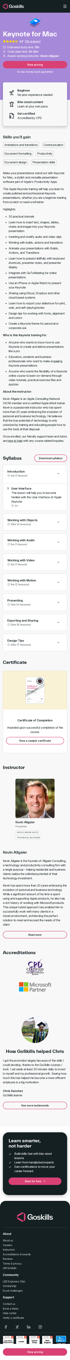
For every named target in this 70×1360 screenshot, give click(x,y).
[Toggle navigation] (65, 6)
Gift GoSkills (10, 1268)
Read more (35, 934)
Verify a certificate (13, 1317)
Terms (6, 1263)
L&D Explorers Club (14, 1281)
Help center (10, 1313)
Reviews (8, 1258)
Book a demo (10, 1308)
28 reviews (32, 41)
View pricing (35, 64)
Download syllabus (50, 458)
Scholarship (9, 1285)
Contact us (9, 1303)
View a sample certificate (35, 740)
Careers (7, 1245)
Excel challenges (12, 1290)
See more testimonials (35, 1105)
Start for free (33, 1181)
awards (26, 1254)
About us (8, 1240)
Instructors (9, 1249)
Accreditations (11, 1254)
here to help (15, 441)
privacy (17, 1263)
